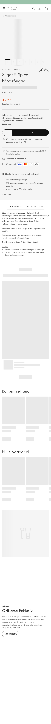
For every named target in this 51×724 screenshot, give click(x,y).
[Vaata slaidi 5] (31, 62)
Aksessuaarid (10, 15)
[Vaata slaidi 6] (37, 62)
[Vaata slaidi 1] (7, 62)
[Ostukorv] (46, 8)
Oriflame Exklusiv (12, 69)
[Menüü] (3, 8)
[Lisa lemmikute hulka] (46, 70)
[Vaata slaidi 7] (43, 62)
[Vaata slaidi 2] (13, 62)
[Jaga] (41, 70)
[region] (25, 42)
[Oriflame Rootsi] (12, 8)
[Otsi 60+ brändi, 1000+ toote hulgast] (33, 8)
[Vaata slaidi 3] (19, 62)
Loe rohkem (6, 124)
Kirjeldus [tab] (16, 206)
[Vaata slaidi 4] (25, 62)
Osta (30, 132)
